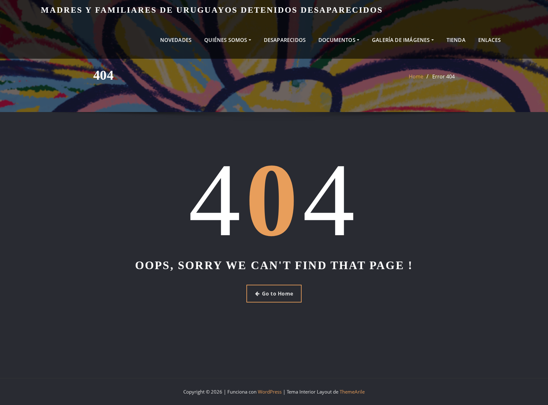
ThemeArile (352, 391)
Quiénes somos (226, 40)
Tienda (456, 40)
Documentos (337, 40)
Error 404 (443, 76)
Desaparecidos (285, 40)
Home (416, 76)
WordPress (270, 391)
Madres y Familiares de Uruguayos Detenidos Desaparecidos (212, 10)
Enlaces (489, 40)
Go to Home (277, 293)
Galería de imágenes (401, 40)
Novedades (176, 40)
